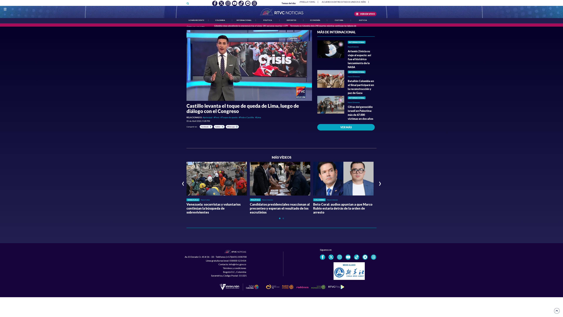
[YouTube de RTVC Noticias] (348, 257)
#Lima (258, 117)
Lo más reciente (196, 20)
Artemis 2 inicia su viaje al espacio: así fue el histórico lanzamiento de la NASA (359, 59)
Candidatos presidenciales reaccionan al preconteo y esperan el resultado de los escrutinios (280, 208)
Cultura (339, 20)
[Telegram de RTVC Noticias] (365, 257)
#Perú (216, 117)
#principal (207, 117)
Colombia (220, 20)
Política (267, 20)
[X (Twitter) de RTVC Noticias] (331, 257)
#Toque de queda (229, 117)
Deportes (291, 20)
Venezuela (193, 200)
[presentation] (183, 182)
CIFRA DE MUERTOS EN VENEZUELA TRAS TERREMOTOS (349, 2)
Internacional (243, 20)
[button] (249, 65)
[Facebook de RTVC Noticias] (322, 257)
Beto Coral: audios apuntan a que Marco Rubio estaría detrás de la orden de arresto (342, 208)
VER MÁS (346, 127)
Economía (315, 20)
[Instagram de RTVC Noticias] (339, 257)
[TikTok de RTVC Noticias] (356, 257)
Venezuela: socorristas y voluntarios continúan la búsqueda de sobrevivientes (213, 208)
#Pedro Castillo (246, 117)
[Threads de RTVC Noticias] (373, 257)
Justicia (363, 20)
